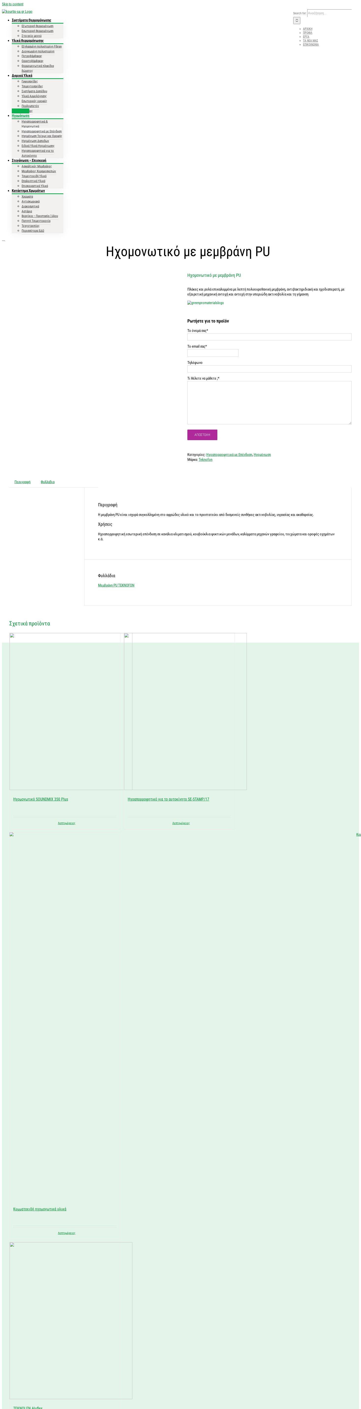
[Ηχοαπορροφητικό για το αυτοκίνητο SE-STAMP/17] (179, 712)
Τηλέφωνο (195, 362)
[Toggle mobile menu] (3, 239)
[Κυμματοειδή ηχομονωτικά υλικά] (65, 1016)
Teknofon (205, 459)
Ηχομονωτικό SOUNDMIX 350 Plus (40, 799)
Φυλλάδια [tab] (48, 482)
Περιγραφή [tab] (22, 482)
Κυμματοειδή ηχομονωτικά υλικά (39, 1209)
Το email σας (197, 346)
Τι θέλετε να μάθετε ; (203, 378)
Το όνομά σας (197, 330)
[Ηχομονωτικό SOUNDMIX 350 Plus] (65, 712)
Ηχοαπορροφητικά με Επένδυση (229, 454)
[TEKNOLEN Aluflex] (65, 1321)
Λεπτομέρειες (66, 823)
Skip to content (12, 4)
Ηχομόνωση (262, 454)
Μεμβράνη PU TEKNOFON (116, 585)
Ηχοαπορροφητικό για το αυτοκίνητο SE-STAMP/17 (168, 799)
